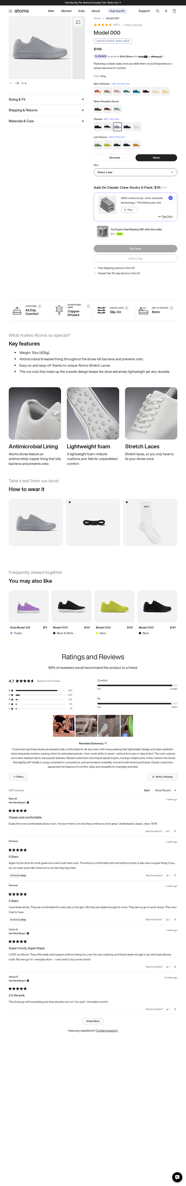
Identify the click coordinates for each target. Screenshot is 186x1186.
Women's (114, 158)
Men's (156, 158)
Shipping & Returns (23, 110)
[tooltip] (105, 743)
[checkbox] (135, 207)
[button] (40, 690)
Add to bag (136, 258)
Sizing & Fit (17, 99)
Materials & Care (21, 121)
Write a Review (134, 25)
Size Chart (167, 216)
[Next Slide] (130, 726)
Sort (147, 790)
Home (97, 18)
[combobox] (129, 210)
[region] (93, 726)
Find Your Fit (117, 11)
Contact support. (107, 1030)
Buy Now (135, 249)
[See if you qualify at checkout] (164, 56)
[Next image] (17, 83)
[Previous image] (11, 83)
